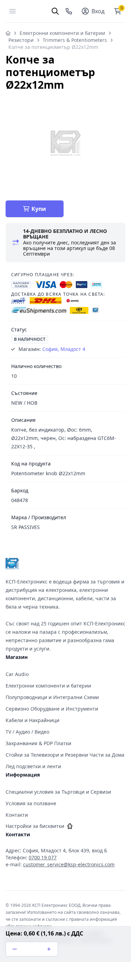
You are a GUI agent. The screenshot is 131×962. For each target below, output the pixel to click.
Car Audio (17, 674)
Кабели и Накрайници (32, 720)
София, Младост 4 (63, 349)
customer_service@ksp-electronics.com (69, 864)
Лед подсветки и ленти (33, 766)
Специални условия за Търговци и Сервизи (58, 791)
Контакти (17, 815)
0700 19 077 (43, 857)
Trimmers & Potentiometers (75, 40)
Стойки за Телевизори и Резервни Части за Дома (65, 754)
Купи (38, 209)
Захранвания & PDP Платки (38, 743)
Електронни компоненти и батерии (62, 33)
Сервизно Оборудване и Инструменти (52, 708)
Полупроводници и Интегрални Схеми (52, 697)
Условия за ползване (31, 803)
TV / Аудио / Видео (27, 731)
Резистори (21, 40)
